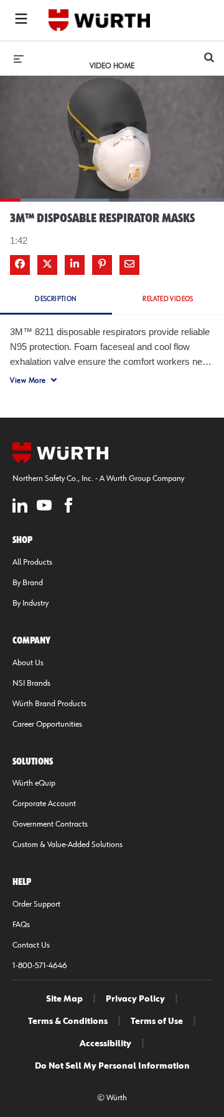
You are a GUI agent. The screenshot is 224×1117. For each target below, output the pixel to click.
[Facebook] (68, 507)
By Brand (27, 582)
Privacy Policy (135, 999)
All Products (32, 562)
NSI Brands (31, 683)
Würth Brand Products (49, 703)
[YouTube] (44, 507)
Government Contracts (50, 824)
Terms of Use (157, 1021)
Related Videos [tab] (168, 298)
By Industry (30, 603)
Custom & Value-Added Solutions (67, 844)
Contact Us (31, 945)
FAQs (21, 924)
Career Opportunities (47, 724)
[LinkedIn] (19, 507)
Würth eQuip (33, 783)
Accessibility (105, 1043)
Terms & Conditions (68, 1021)
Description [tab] (56, 298)
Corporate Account (44, 803)
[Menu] (21, 20)
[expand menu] (18, 58)
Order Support (36, 904)
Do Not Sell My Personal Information (112, 1066)
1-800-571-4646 (39, 965)
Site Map (64, 999)
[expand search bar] (209, 52)
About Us (28, 662)
